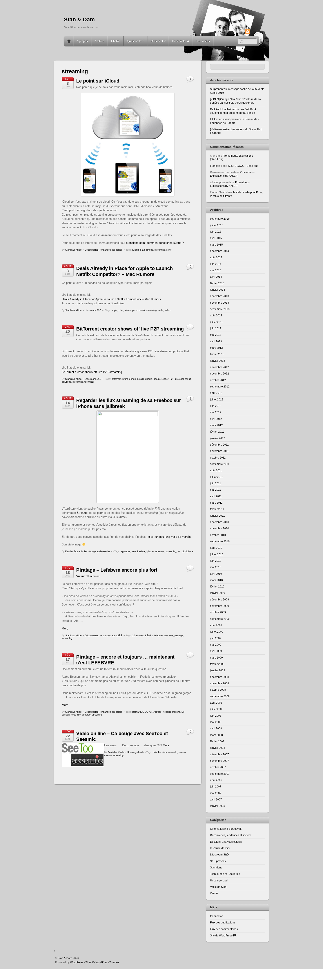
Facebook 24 (180, 41)
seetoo (182, 752)
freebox (141, 551)
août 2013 (216, 315)
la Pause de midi (220, 848)
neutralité (76, 714)
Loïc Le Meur (160, 752)
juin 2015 (215, 231)
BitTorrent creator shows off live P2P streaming (130, 329)
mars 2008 (216, 735)
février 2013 (217, 354)
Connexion (216, 916)
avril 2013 (216, 341)
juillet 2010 (216, 554)
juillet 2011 (216, 476)
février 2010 (217, 586)
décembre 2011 (219, 444)
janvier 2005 (217, 805)
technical (89, 381)
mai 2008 (215, 722)
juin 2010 (215, 560)
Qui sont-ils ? (135, 41)
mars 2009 (216, 657)
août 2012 (216, 392)
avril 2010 (216, 573)
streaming (159, 249)
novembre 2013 (219, 302)
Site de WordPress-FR (223, 935)
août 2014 (216, 257)
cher (121, 310)
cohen (132, 379)
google (148, 379)
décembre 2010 (219, 522)
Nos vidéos (203, 41)
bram (125, 379)
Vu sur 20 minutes (88, 576)
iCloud (135, 249)
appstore (125, 551)
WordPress (76, 962)
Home (69, 41)
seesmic (172, 752)
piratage (178, 635)
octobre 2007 (218, 767)
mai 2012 (215, 412)
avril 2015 (216, 238)
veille (160, 310)
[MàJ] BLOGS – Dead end (243, 165)
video (167, 310)
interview (168, 635)
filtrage (158, 711)
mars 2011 (216, 502)
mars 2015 (216, 244)
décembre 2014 (219, 251)
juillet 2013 (216, 322)
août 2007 (216, 780)
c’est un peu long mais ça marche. (170, 536)
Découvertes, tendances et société (103, 249)
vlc (179, 551)
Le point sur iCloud (97, 81)
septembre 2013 (220, 309)
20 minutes (138, 635)
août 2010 (216, 547)
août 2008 (216, 702)
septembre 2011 (219, 463)
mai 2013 (215, 334)
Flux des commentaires (224, 929)
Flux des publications (222, 922)
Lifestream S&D (93, 310)
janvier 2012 (217, 438)
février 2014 (217, 283)
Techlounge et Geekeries (97, 551)
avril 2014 (216, 276)
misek (128, 310)
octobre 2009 (218, 612)
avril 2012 (216, 418)
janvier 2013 (217, 360)
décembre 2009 (219, 599)
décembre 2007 (219, 754)
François (215, 165)
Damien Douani (73, 551)
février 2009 (217, 664)
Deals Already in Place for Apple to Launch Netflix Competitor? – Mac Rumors (124, 271)
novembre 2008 (219, 683)
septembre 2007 (220, 773)
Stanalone (216, 867)
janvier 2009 (217, 670)
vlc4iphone (187, 551)
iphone (149, 249)
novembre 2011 (219, 451)
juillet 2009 (216, 631)
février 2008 (217, 741)
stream (108, 755)
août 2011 (216, 470)
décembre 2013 (219, 296)
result (142, 310)
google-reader (161, 379)
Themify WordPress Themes (102, 962)
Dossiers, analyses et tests (226, 841)
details (140, 379)
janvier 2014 (217, 289)
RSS (254, 31)
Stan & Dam (65, 958)
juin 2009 (215, 638)
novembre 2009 (219, 605)
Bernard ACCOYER (142, 711)
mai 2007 (215, 793)
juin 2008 (215, 715)
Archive (99, 41)
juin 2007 (215, 786)
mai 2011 (215, 489)
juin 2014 (215, 263)
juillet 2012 (216, 399)
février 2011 (217, 509)
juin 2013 (215, 328)
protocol (179, 379)
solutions (66, 381)
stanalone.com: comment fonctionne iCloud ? (155, 242)
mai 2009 (215, 644)
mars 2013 (216, 347)
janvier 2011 (217, 515)
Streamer (82, 512)
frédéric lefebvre (154, 635)
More (65, 628)
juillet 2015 (216, 225)
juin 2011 (215, 483)
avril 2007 (216, 799)
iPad (142, 249)
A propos (82, 41)
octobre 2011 (218, 457)
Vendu (214, 893)
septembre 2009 (220, 618)
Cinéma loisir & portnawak (225, 828)
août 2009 (216, 625)
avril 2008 (216, 728)
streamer (159, 551)
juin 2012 (215, 405)
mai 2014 (215, 270)
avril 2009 (216, 651)
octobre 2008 (218, 689)
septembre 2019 (220, 218)
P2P (172, 379)
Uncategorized (135, 752)
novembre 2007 (219, 760)
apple (114, 310)
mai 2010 (215, 567)
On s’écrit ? (158, 41)
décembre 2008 (219, 676)
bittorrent (116, 379)
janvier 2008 (217, 747)
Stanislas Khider (73, 249)
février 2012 (217, 431)
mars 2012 (216, 425)
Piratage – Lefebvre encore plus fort (116, 570)
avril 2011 (216, 496)
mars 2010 (216, 580)
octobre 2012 (218, 380)
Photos (115, 41)
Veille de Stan (218, 886)
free (134, 551)
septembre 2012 (220, 386)
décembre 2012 (219, 367)
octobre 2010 (218, 535)
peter (135, 310)
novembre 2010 (219, 528)
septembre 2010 (220, 541)
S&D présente (218, 861)
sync (169, 249)
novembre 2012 (219, 373)
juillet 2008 (216, 709)
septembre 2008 (220, 696)
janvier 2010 (217, 592)
